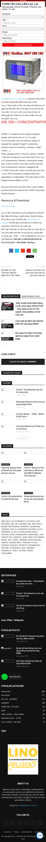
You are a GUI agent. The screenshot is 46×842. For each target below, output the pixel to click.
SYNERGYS (6, 551)
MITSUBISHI (39, 537)
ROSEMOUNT (34, 545)
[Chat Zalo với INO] (39, 835)
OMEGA (4, 543)
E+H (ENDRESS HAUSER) (25, 529)
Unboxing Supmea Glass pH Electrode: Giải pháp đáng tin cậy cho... (11, 470)
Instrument (5, 464)
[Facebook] (12, 822)
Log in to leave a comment (23, 362)
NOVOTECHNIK (34, 540)
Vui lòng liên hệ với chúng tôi (13, 99)
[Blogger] (5, 822)
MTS (10, 540)
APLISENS (5, 524)
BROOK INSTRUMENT (10, 527)
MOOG (4, 540)
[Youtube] (40, 822)
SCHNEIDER (15, 548)
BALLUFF (15, 524)
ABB (3, 521)
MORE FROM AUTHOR (31, 296)
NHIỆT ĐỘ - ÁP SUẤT (10, 706)
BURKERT (25, 527)
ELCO (39, 529)
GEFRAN (5, 535)
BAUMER (23, 524)
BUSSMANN (35, 527)
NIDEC (15, 540)
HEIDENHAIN (21, 535)
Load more (22, 438)
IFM (10, 537)
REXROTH (23, 545)
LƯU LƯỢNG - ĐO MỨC (11, 722)
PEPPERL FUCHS (30, 543)
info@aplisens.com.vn (28, 805)
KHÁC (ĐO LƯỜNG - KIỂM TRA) (6, 308)
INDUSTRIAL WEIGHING (6, 338)
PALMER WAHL (15, 543)
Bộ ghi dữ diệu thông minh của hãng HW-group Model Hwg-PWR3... (28, 650)
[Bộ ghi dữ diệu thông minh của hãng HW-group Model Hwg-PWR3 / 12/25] (7, 651)
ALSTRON (30, 521)
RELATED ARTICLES (11, 296)
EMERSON (5, 532)
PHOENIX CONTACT (9, 545)
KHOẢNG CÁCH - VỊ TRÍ (11, 718)
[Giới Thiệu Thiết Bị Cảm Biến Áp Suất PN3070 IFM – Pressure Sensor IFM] (7, 664)
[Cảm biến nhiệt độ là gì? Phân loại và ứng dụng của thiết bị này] (7, 429)
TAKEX (15, 551)
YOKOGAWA (6, 553)
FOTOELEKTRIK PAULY (27, 532)
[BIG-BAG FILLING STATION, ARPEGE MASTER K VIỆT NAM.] (7, 336)
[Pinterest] (19, 822)
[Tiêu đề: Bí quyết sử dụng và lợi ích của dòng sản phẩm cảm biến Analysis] (7, 608)
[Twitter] (33, 822)
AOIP (38, 521)
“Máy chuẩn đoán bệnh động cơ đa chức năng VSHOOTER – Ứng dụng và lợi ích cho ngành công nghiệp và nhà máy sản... (29, 309)
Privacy (16, 832)
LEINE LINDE (27, 537)
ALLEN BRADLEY (19, 521)
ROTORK (5, 548)
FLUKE (14, 532)
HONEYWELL (33, 535)
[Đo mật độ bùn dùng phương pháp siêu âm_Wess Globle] (7, 639)
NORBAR (23, 540)
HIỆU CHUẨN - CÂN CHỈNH (12, 714)
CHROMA (5, 529)
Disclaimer (7, 832)
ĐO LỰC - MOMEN (9, 699)
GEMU (12, 535)
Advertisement (26, 832)
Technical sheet (8, 206)
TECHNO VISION (26, 551)
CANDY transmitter (21, 164)
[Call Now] (4, 677)
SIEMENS (30, 548)
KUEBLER (17, 537)
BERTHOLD (37, 524)
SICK (23, 548)
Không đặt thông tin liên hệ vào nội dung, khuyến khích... (34, 499)
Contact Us (38, 832)
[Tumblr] (26, 822)
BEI (29, 524)
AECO (8, 521)
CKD (12, 529)
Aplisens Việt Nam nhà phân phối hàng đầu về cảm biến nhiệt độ (35, 273)
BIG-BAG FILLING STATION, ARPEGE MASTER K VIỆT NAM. (10, 273)
